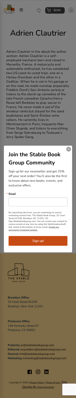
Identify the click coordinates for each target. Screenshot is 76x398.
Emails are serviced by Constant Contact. (34, 228)
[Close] (68, 149)
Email (12, 193)
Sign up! (38, 241)
